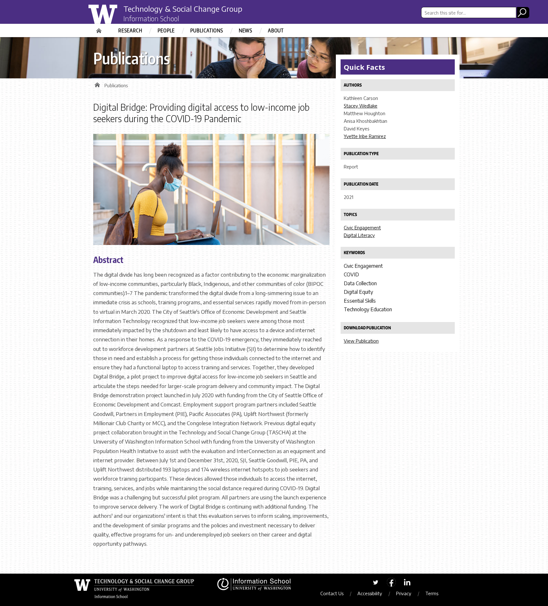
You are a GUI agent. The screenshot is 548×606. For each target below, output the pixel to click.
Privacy (403, 593)
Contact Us (331, 593)
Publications (206, 30)
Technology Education (368, 309)
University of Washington (114, 17)
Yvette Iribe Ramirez (365, 136)
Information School (151, 18)
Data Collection (360, 283)
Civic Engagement (362, 227)
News (245, 30)
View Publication (361, 341)
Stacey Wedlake (360, 106)
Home (99, 28)
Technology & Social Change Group (182, 8)
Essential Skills (360, 301)
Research (130, 30)
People (166, 30)
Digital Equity (358, 292)
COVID (351, 274)
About (276, 30)
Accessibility (369, 593)
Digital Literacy (359, 235)
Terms (431, 593)
